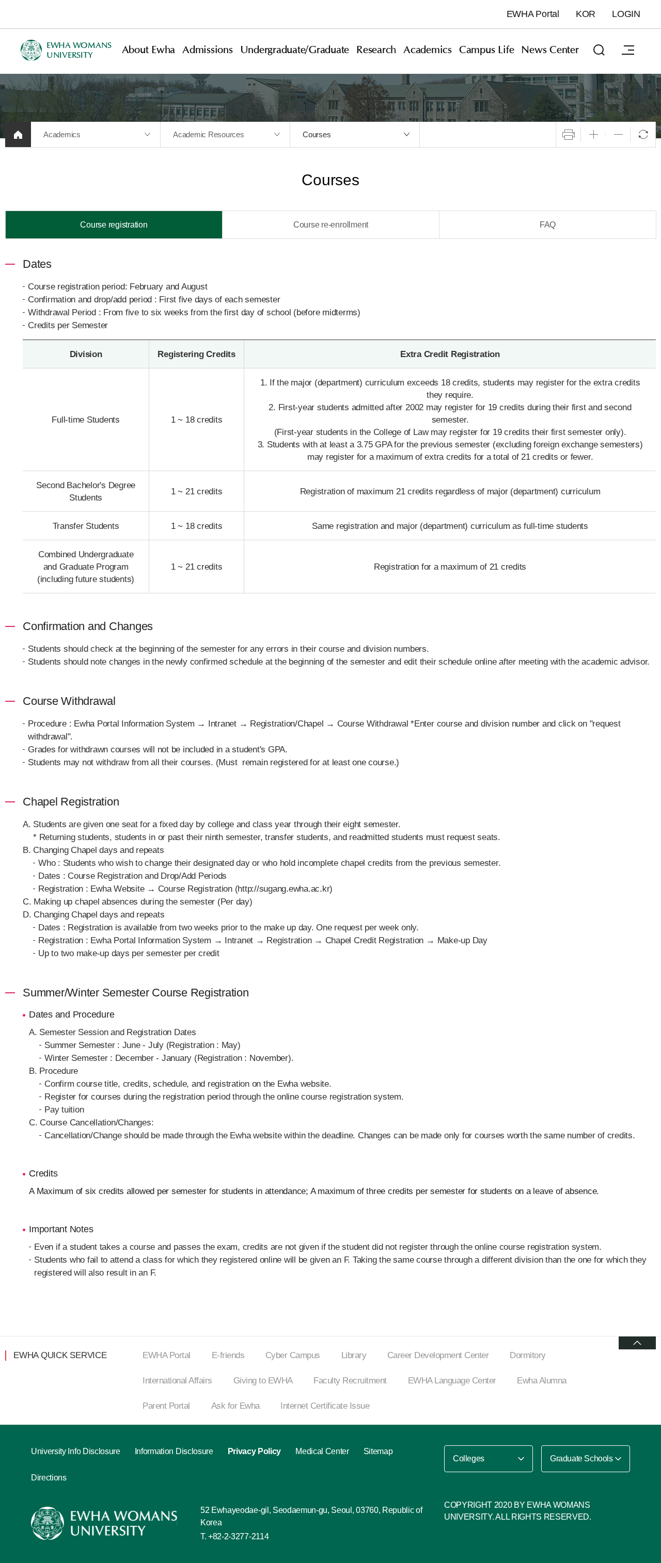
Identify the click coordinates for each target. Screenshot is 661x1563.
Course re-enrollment (330, 224)
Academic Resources (208, 134)
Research (376, 50)
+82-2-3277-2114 (238, 1536)
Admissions (207, 50)
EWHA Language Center (452, 1380)
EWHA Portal (533, 14)
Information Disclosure (174, 1451)
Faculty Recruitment (350, 1380)
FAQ (548, 224)
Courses (316, 134)
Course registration (113, 224)
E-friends (228, 1355)
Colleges (468, 1458)
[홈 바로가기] (18, 134)
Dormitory (528, 1355)
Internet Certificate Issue (324, 1406)
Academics (427, 50)
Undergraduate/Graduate (295, 50)
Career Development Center (438, 1355)
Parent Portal (166, 1406)
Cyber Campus (292, 1355)
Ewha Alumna (541, 1380)
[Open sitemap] (628, 50)
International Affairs (177, 1380)
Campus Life (486, 50)
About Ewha (149, 50)
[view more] (637, 1342)
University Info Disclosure (75, 1451)
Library (354, 1355)
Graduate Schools (581, 1458)
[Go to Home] (105, 1523)
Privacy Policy (254, 1451)
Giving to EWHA (263, 1380)
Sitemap (378, 1451)
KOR (585, 14)
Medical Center (322, 1451)
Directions (49, 1477)
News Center (549, 50)
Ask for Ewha (235, 1406)
